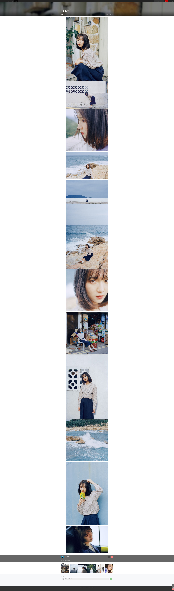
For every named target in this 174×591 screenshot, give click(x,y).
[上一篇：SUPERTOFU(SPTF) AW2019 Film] (3, 297)
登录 (172, 1)
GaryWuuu (66, 556)
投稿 (166, 1)
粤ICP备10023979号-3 (91, 587)
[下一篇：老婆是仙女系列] (171, 297)
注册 (169, 1)
